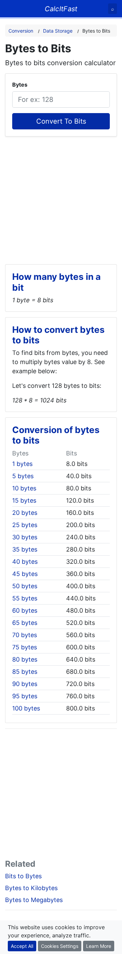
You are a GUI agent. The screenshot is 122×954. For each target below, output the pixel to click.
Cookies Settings (59, 946)
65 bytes (24, 622)
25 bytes (24, 524)
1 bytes (22, 463)
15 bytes (24, 500)
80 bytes (24, 659)
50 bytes (24, 586)
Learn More (98, 946)
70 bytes (24, 634)
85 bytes (24, 671)
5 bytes (23, 476)
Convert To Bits (61, 121)
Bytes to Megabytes (34, 899)
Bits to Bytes (23, 876)
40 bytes (25, 561)
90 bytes (24, 683)
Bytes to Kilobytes (31, 888)
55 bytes (24, 598)
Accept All (22, 946)
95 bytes (24, 696)
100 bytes (26, 708)
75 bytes (24, 647)
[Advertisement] (61, 198)
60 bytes (24, 610)
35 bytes (24, 549)
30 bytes (24, 537)
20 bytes (24, 512)
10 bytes (24, 488)
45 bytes (25, 573)
